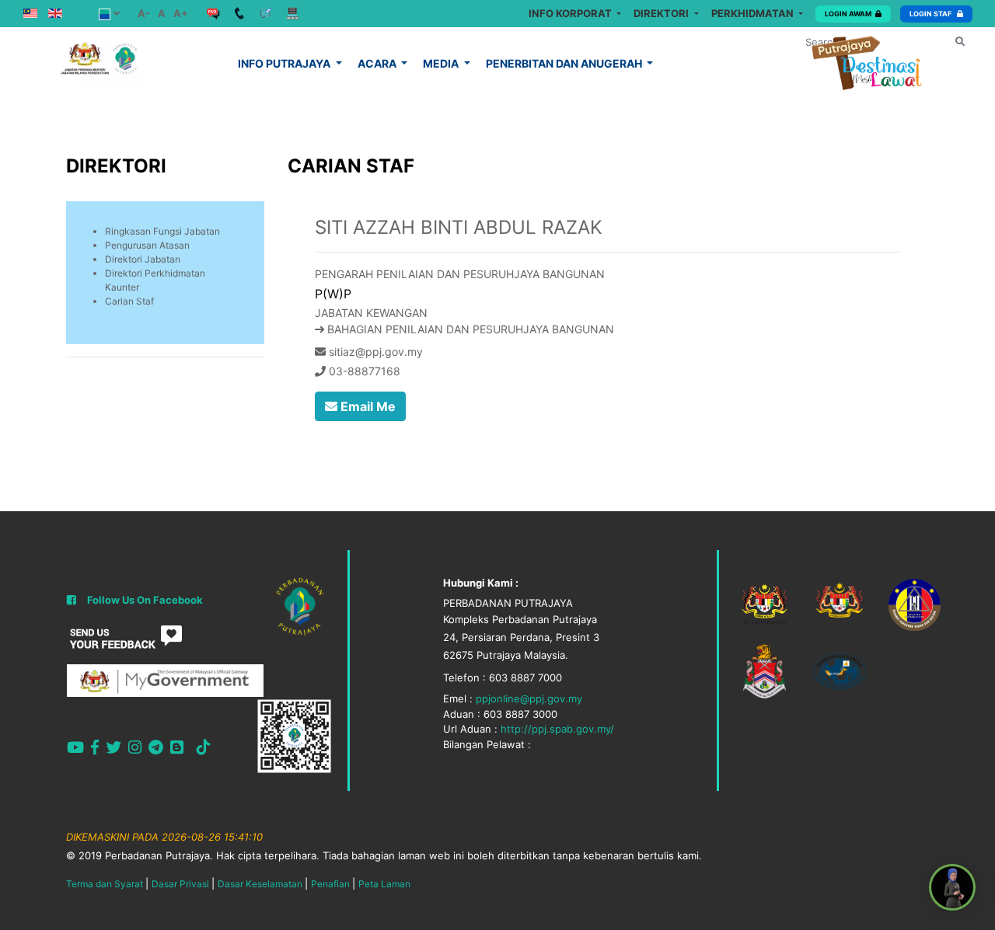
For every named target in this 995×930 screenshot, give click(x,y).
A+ (180, 13)
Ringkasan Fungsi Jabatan (162, 231)
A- (144, 13)
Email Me (366, 406)
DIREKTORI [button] (662, 13)
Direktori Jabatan (142, 259)
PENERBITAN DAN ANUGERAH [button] (565, 63)
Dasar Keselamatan (260, 884)
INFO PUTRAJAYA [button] (285, 63)
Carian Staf (129, 301)
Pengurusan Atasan (147, 245)
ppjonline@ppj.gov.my (529, 698)
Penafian (330, 884)
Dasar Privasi (180, 884)
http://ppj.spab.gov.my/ (557, 729)
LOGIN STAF (931, 13)
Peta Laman (384, 884)
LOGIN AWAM (848, 13)
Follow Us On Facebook (145, 600)
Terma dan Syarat (104, 884)
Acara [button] (378, 63)
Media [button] (442, 63)
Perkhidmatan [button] (753, 13)
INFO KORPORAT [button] (571, 13)
